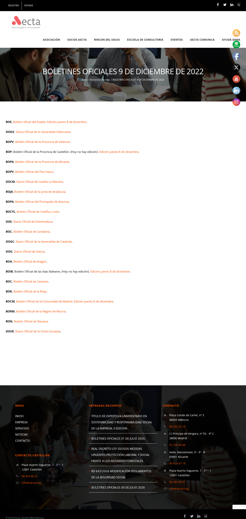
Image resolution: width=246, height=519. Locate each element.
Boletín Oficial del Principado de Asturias (42, 201)
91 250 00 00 (177, 445)
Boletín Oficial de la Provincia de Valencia (42, 142)
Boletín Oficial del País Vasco (34, 172)
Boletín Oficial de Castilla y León (38, 211)
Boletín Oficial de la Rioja (30, 291)
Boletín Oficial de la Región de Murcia (41, 311)
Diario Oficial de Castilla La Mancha (39, 182)
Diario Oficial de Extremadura (32, 221)
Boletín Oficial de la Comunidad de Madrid (44, 301)
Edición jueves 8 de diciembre (66, 122)
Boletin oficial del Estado (29, 122)
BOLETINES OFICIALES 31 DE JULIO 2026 (118, 438)
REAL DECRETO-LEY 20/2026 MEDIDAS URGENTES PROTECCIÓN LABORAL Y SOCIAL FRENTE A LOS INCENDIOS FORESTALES (120, 455)
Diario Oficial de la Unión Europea (37, 331)
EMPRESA (21, 422)
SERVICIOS (22, 428)
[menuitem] (14, 5)
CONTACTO (22, 440)
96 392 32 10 (177, 426)
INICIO (19, 416)
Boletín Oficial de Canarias (30, 281)
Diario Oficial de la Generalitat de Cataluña (44, 241)
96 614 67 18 (177, 463)
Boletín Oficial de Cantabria (31, 231)
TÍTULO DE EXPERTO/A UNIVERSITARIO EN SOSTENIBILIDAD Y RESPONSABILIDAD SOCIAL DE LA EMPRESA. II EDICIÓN (121, 422)
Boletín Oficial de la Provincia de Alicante (42, 162)
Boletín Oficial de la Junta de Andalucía (39, 192)
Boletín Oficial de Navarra (31, 321)
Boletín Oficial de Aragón (29, 261)
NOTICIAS (21, 434)
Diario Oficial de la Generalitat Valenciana (43, 132)
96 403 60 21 (30, 476)
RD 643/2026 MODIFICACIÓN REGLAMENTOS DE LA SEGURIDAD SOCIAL (121, 474)
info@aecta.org (31, 482)
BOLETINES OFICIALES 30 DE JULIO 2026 (118, 487)
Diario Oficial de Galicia (29, 251)
